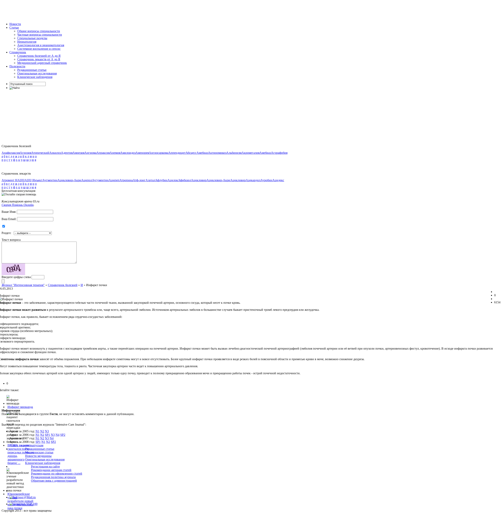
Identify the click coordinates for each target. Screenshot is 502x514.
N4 (57, 434)
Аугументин (100, 180)
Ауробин (266, 180)
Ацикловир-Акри (69, 180)
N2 (42, 431)
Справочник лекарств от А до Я (38, 59)
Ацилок (172, 180)
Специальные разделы (32, 38)
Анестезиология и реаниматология (40, 45)
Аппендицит (177, 152)
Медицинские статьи (39, 452)
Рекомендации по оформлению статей (56, 473)
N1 (37, 431)
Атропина (126, 180)
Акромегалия (250, 152)
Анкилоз (55, 152)
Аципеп (114, 180)
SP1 (47, 434)
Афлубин (161, 180)
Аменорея (142, 152)
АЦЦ (21, 180)
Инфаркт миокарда (20, 407)
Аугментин (49, 180)
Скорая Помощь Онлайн (18, 205)
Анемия (115, 152)
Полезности (17, 66)
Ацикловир (198, 180)
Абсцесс (191, 152)
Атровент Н (9, 180)
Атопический (40, 152)
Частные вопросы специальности (39, 34)
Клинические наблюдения (34, 77)
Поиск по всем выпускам (26, 445)
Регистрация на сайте (45, 466)
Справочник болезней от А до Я (39, 55)
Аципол (86, 180)
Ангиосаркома (158, 152)
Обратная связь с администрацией (54, 480)
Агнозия (25, 152)
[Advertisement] (73, 10)
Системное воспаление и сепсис (39, 48)
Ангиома (90, 152)
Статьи (14, 27)
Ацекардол (253, 180)
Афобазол (184, 180)
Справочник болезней (62, 285)
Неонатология (26, 41)
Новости (15, 24)
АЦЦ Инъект (33, 180)
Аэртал (150, 180)
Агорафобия (279, 152)
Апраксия (103, 152)
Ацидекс (278, 180)
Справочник (17, 52)
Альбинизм (234, 152)
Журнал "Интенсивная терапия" (23, 285)
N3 (47, 431)
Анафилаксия (11, 152)
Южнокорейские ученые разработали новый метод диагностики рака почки (20, 501)
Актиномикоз (217, 152)
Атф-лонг (139, 180)
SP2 (62, 434)
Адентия (67, 152)
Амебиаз (202, 152)
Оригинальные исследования (37, 73)
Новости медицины (38, 456)
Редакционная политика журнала (53, 477)
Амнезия (78, 152)
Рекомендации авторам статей (51, 470)
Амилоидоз (128, 152)
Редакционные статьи (31, 70)
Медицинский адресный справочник (42, 62)
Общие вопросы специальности (38, 31)
